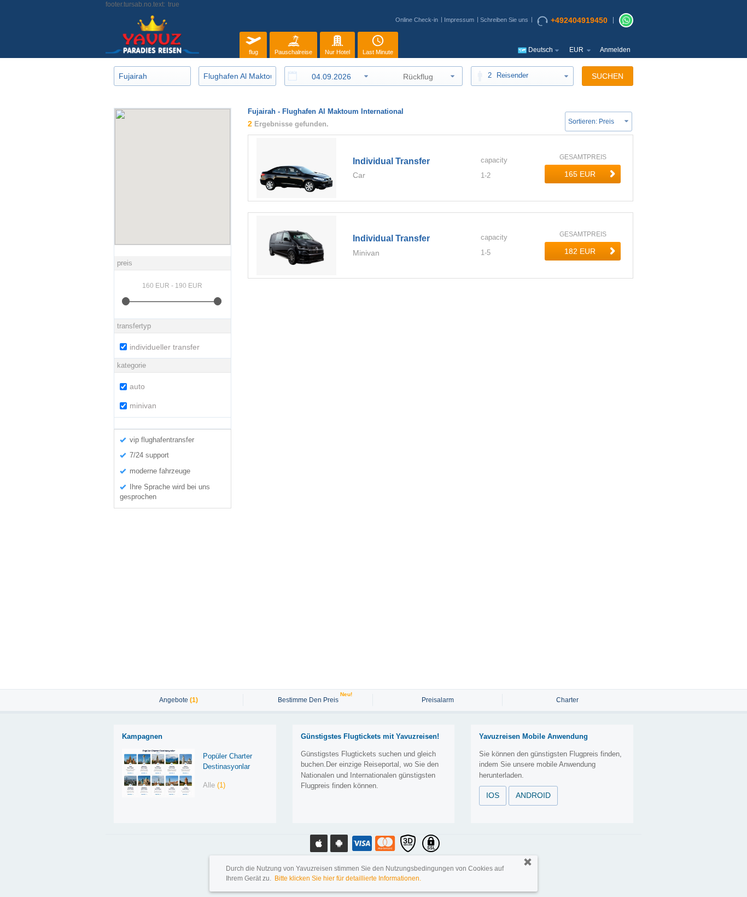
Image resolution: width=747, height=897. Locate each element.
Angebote (178, 700)
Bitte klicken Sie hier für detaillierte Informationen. (348, 878)
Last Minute (378, 52)
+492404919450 (579, 20)
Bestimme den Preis (309, 699)
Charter (567, 700)
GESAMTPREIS (582, 157)
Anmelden (615, 50)
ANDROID (533, 795)
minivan (143, 405)
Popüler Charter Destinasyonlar (227, 761)
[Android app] (339, 843)
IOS (492, 795)
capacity (494, 160)
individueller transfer (165, 347)
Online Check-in (416, 19)
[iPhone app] (319, 843)
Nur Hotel (337, 52)
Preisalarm (438, 700)
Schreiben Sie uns (504, 19)
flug (253, 52)
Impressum (459, 19)
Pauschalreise (293, 52)
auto (137, 386)
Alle (214, 785)
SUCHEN (607, 76)
